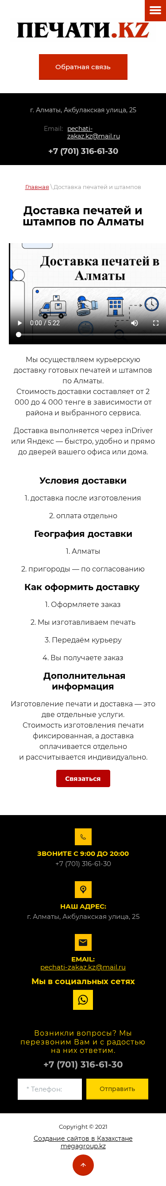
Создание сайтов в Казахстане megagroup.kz (83, 1142)
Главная (37, 186)
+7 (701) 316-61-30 (83, 151)
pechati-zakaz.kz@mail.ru (93, 132)
